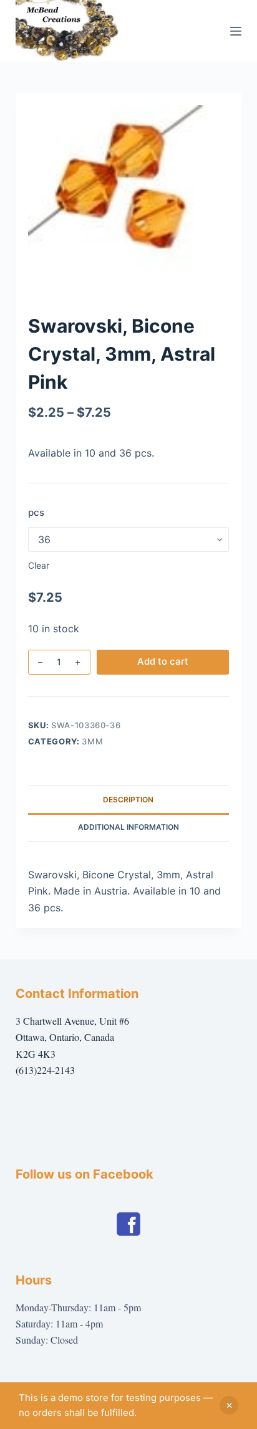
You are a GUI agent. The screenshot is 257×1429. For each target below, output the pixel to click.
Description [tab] (128, 799)
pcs (36, 512)
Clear (38, 565)
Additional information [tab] (128, 827)
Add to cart (162, 661)
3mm (92, 741)
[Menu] (235, 31)
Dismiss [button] (229, 1405)
